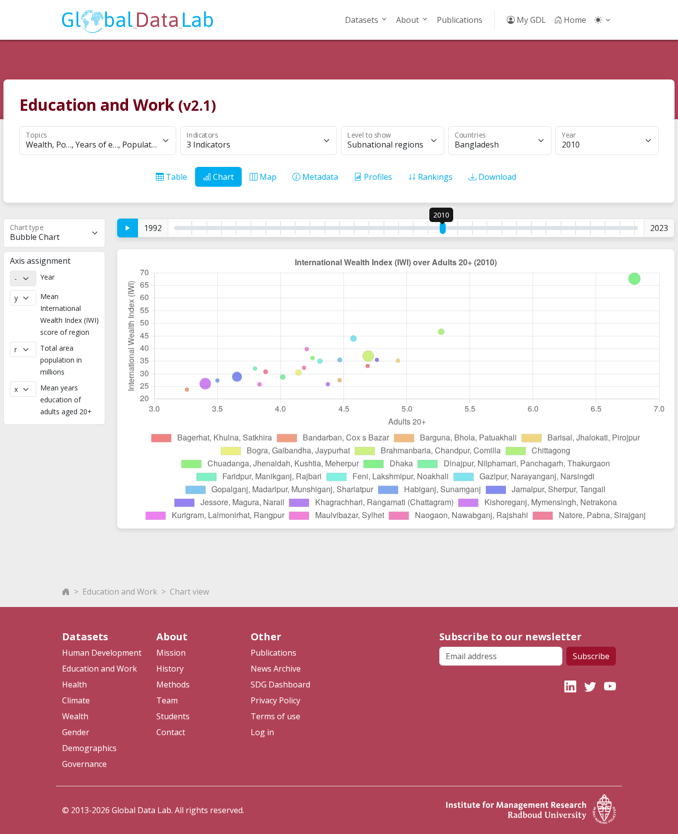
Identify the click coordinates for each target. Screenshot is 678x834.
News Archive (276, 668)
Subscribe (591, 656)
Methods (173, 684)
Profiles (377, 176)
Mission (171, 652)
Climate (76, 700)
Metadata (319, 176)
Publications (459, 19)
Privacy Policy (275, 700)
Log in (262, 732)
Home (574, 19)
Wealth (75, 716)
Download (496, 176)
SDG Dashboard (280, 684)
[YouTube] (610, 686)
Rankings (434, 176)
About (407, 19)
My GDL (530, 19)
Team (167, 700)
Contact (170, 732)
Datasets (361, 19)
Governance (84, 763)
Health (74, 684)
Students (173, 716)
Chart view (189, 591)
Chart (222, 176)
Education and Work (119, 591)
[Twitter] (590, 686)
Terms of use (275, 716)
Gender (75, 732)
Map (267, 176)
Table (175, 176)
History (170, 668)
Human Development (101, 652)
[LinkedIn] (570, 686)
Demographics (89, 748)
